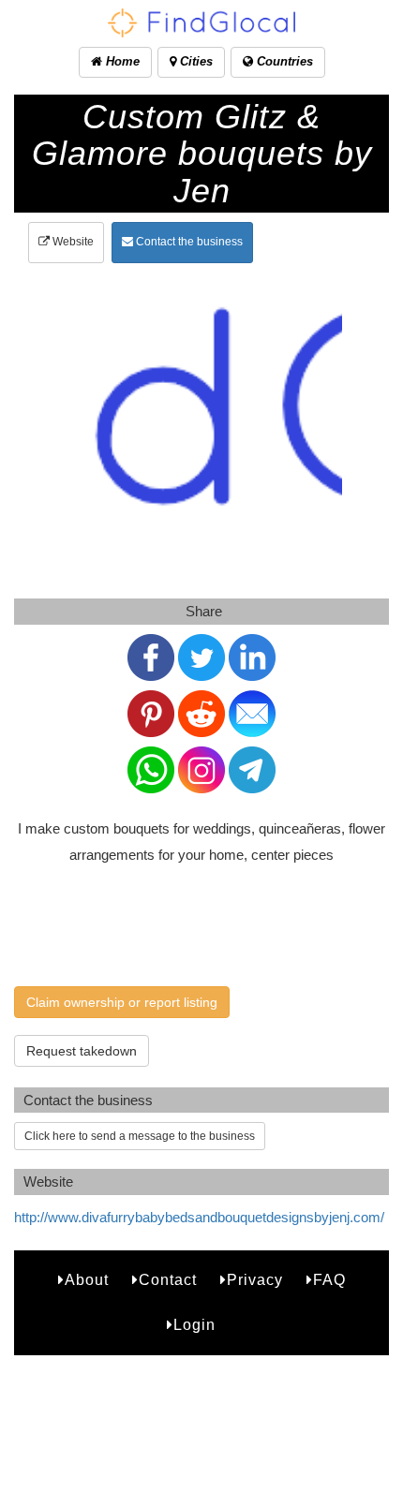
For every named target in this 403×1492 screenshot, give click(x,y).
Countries (283, 61)
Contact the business (188, 241)
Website (72, 241)
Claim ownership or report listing (121, 1002)
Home (121, 61)
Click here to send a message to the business (139, 1136)
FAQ (329, 1280)
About (87, 1280)
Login (194, 1325)
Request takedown (81, 1050)
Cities (194, 61)
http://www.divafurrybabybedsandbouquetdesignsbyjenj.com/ (199, 1217)
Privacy (255, 1280)
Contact (168, 1280)
